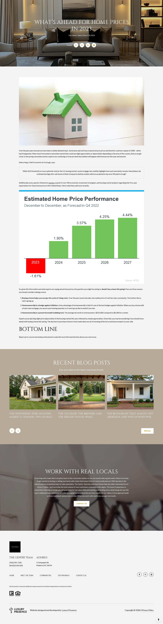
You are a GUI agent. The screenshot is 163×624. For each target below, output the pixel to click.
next (18, 430)
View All (147, 431)
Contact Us (81, 504)
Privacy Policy (148, 610)
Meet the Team (27, 575)
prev (12, 430)
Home (11, 575)
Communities (45, 575)
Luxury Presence (69, 610)
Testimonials (63, 575)
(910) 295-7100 (15, 562)
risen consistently (119, 298)
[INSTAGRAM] (145, 574)
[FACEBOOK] (139, 574)
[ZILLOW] (151, 574)
